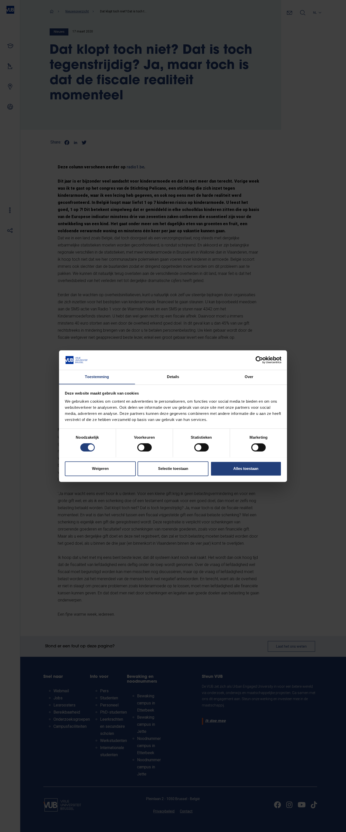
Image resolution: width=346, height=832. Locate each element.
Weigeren (100, 468)
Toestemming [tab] (97, 377)
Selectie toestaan (173, 468)
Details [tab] (173, 377)
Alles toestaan (245, 468)
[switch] (144, 447)
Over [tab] (249, 377)
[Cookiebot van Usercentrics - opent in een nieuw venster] (259, 360)
